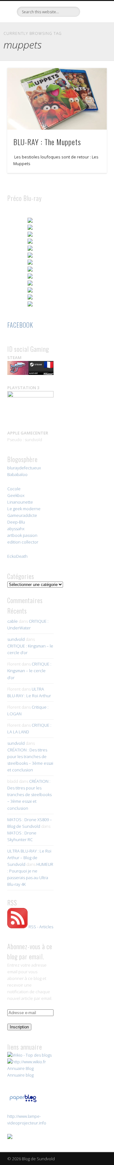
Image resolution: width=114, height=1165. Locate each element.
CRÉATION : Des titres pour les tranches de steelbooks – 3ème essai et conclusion (29, 794)
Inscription (19, 1027)
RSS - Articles (40, 927)
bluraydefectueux (24, 468)
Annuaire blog (20, 1075)
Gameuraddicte (22, 515)
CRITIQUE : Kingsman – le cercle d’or (29, 670)
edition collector (22, 542)
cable (12, 621)
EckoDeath (17, 556)
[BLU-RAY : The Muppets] (57, 99)
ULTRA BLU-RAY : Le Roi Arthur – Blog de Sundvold (29, 857)
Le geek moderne (24, 509)
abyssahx (15, 528)
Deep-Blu (16, 522)
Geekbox (15, 495)
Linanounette (20, 502)
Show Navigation (92, 57)
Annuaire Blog (20, 1068)
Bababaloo (17, 474)
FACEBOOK (20, 325)
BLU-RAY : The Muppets (47, 141)
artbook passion (22, 535)
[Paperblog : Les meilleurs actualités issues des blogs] (23, 1102)
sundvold (16, 639)
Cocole (14, 489)
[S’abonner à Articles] (17, 927)
